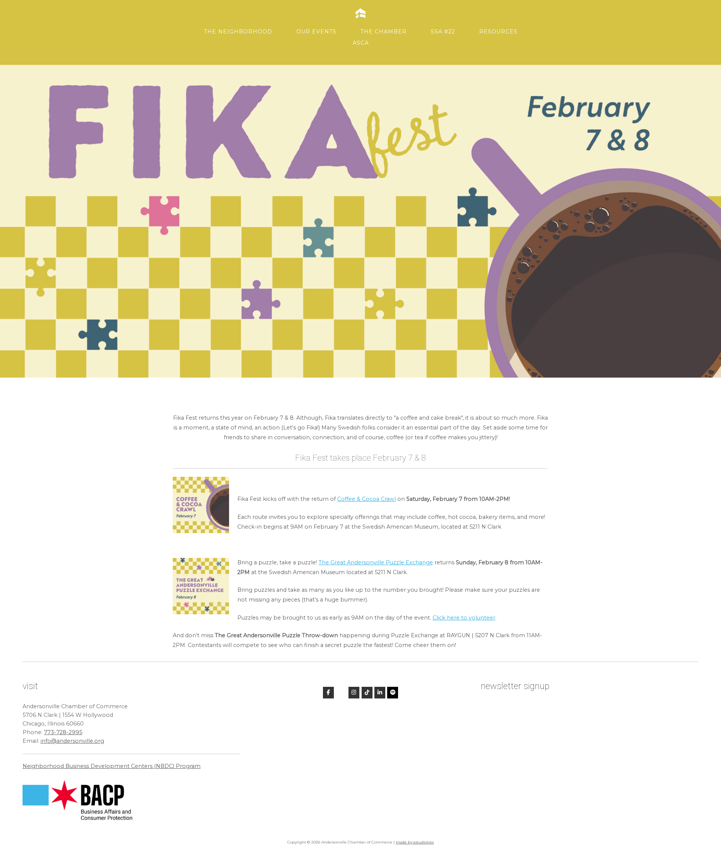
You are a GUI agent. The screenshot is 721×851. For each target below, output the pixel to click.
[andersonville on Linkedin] (379, 692)
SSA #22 (443, 31)
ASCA (361, 42)
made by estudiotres (415, 842)
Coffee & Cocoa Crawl (366, 499)
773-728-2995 (63, 732)
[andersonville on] (341, 692)
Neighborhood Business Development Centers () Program (112, 766)
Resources (498, 31)
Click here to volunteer (464, 617)
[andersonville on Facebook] (328, 692)
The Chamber (383, 31)
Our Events (316, 31)
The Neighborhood (238, 31)
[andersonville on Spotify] (392, 692)
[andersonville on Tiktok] (367, 692)
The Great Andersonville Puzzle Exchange (375, 562)
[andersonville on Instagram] (353, 692)
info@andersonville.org (72, 741)
